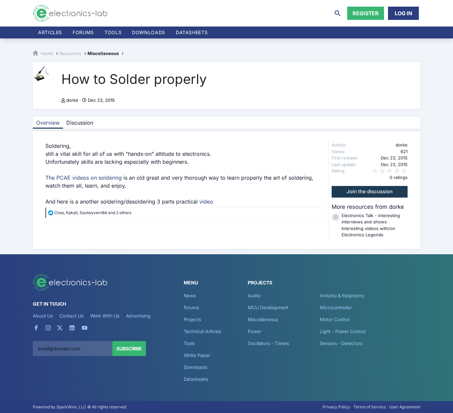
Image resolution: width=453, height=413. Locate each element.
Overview (48, 122)
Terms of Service (370, 406)
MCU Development (268, 307)
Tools (112, 32)
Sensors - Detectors (341, 343)
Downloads (195, 367)
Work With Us (104, 316)
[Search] (338, 13)
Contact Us (71, 316)
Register (366, 13)
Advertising (138, 316)
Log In (403, 13)
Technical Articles (203, 331)
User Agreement (404, 406)
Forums (83, 32)
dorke (72, 100)
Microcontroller (336, 307)
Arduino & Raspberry (342, 295)
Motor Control (334, 319)
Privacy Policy (336, 406)
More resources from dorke (368, 207)
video (206, 201)
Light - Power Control (342, 331)
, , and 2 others (92, 212)
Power (254, 331)
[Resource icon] (336, 217)
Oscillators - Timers (268, 343)
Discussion (79, 122)
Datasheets (192, 32)
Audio (254, 295)
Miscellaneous (263, 319)
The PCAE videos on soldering (83, 177)
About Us (43, 316)
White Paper (197, 355)
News (190, 295)
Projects (192, 319)
